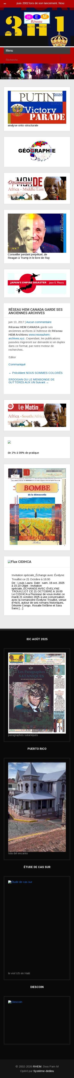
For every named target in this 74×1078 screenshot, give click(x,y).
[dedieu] (37, 446)
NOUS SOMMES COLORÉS (36, 372)
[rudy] (37, 233)
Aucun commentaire (38, 322)
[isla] (37, 807)
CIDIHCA (24, 562)
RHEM (37, 1066)
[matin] (37, 415)
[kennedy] (37, 107)
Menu (9, 50)
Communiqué (17, 364)
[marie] (37, 926)
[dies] (37, 283)
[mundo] (37, 188)
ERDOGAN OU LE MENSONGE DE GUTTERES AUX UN (31, 381)
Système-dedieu (43, 1071)
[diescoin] (37, 1020)
